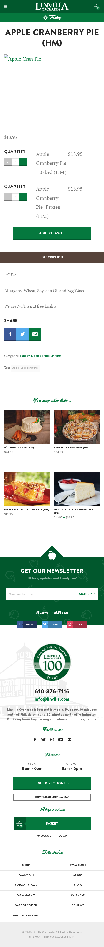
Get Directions (51, 783)
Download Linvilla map (52, 797)
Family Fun (26, 875)
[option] (52, 90)
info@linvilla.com (52, 699)
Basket (39, 824)
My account (46, 836)
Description (52, 257)
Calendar (78, 895)
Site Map (34, 937)
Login (63, 836)
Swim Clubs (78, 865)
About (78, 875)
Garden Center (26, 905)
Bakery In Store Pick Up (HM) (40, 356)
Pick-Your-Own (26, 885)
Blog (78, 885)
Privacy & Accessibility (59, 937)
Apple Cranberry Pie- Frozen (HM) (48, 202)
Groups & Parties (26, 915)
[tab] (52, 258)
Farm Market (26, 895)
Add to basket (52, 233)
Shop (26, 865)
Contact (78, 905)
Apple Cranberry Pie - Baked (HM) (51, 163)
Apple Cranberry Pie (25, 368)
